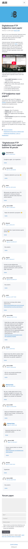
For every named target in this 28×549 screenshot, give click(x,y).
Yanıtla (5, 162)
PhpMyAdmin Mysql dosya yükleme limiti (14, 131)
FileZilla (4, 102)
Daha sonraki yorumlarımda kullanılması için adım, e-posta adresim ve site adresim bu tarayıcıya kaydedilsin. (14, 526)
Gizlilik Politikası (14, 544)
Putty (16, 43)
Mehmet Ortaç (9, 384)
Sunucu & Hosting (8, 129)
